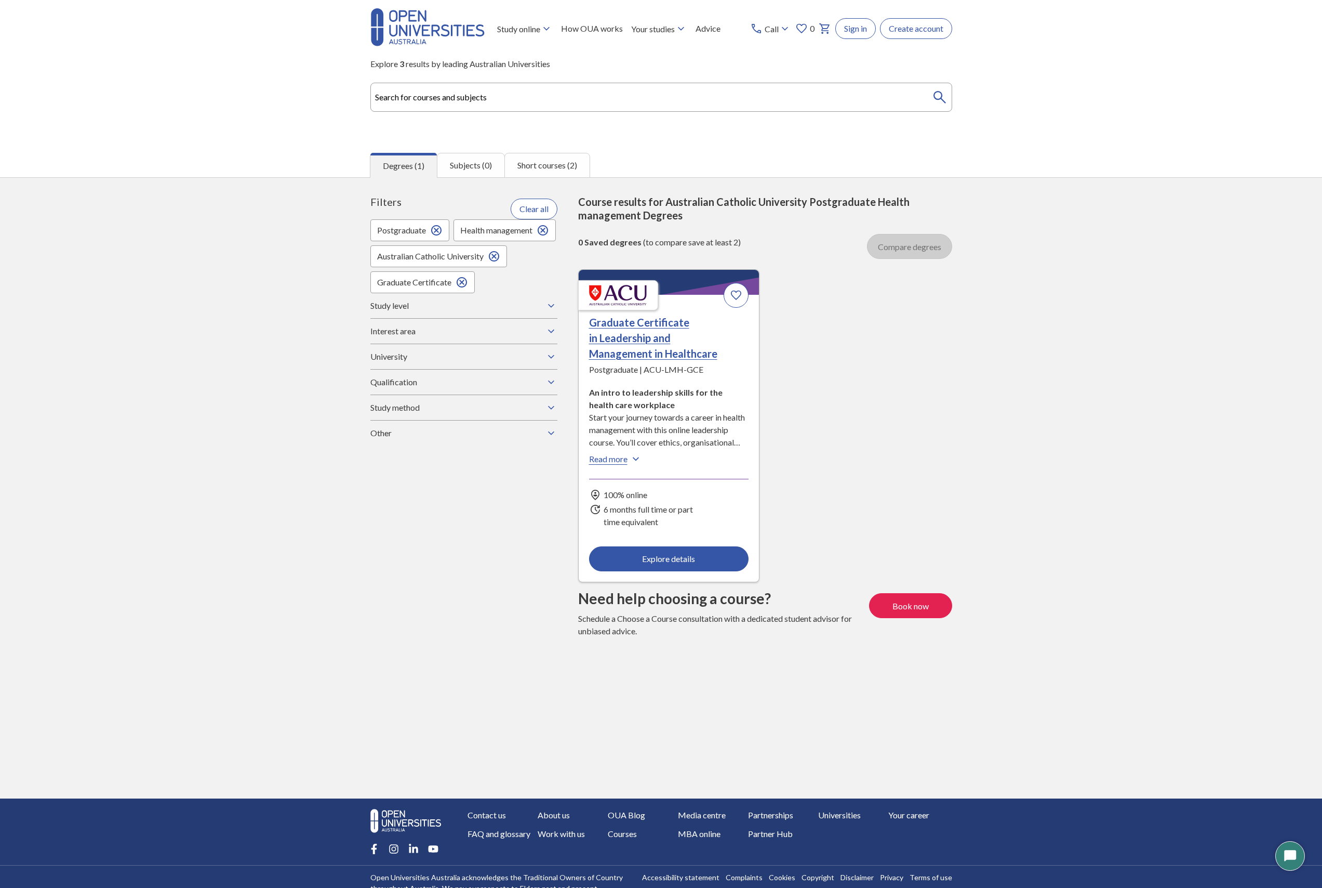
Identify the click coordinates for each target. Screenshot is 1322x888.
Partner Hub (770, 834)
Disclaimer (857, 877)
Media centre (702, 815)
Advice (708, 28)
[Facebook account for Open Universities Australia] (374, 849)
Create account (916, 28)
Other (381, 433)
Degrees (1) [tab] (403, 166)
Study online (518, 29)
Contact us (487, 815)
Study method (395, 407)
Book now (910, 606)
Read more (608, 459)
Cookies (782, 877)
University (388, 356)
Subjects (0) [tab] (471, 165)
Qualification (393, 382)
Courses (622, 834)
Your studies (653, 29)
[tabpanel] (661, 488)
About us (554, 815)
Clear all (534, 209)
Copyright (818, 877)
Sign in (855, 28)
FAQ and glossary (499, 834)
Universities (839, 815)
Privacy (891, 877)
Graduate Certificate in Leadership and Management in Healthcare (653, 338)
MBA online (699, 834)
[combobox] (661, 97)
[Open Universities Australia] (427, 43)
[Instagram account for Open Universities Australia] (394, 849)
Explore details (668, 559)
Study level (389, 305)
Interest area (393, 331)
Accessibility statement (680, 877)
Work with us (561, 834)
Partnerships (770, 815)
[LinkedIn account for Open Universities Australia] (413, 849)
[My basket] (825, 28)
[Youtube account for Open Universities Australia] (433, 849)
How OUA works (592, 28)
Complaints (744, 877)
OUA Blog (626, 815)
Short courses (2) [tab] (547, 165)
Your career (908, 815)
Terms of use (931, 877)
